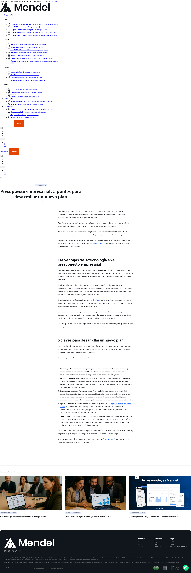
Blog (155, 542)
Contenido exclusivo (160, 546)
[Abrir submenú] (11, 15)
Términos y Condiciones (57, 568)
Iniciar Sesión (6, 123)
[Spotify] (9, 551)
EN (5, 144)
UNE (71, 568)
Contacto (140, 546)
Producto (7, 15)
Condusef (172, 544)
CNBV (172, 542)
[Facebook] (16, 551)
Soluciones (7, 63)
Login (140, 544)
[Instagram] (13, 551)
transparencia (97, 243)
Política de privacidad (39, 568)
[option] (97, 132)
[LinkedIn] (5, 551)
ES (5, 142)
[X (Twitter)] (20, 551)
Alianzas (7, 98)
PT (5, 146)
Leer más (55, 1)
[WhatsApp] (186, 568)
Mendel (97, 300)
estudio (74, 288)
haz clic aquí (110, 439)
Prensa (156, 544)
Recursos (7, 106)
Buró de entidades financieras (178, 546)
